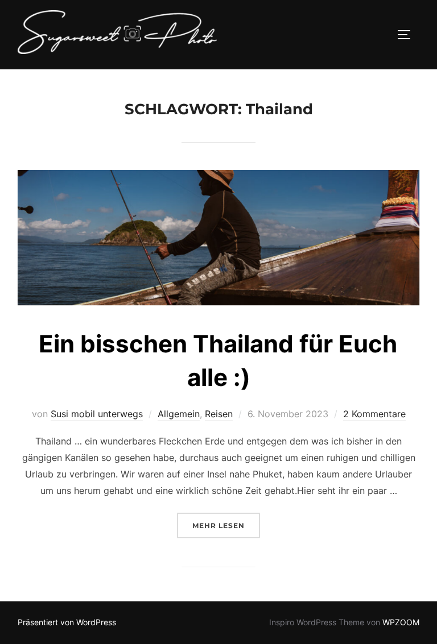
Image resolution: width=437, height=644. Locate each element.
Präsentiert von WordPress (67, 622)
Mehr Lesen (226, 525)
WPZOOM (400, 622)
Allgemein (179, 413)
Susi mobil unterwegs (97, 413)
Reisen (219, 413)
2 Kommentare (374, 413)
